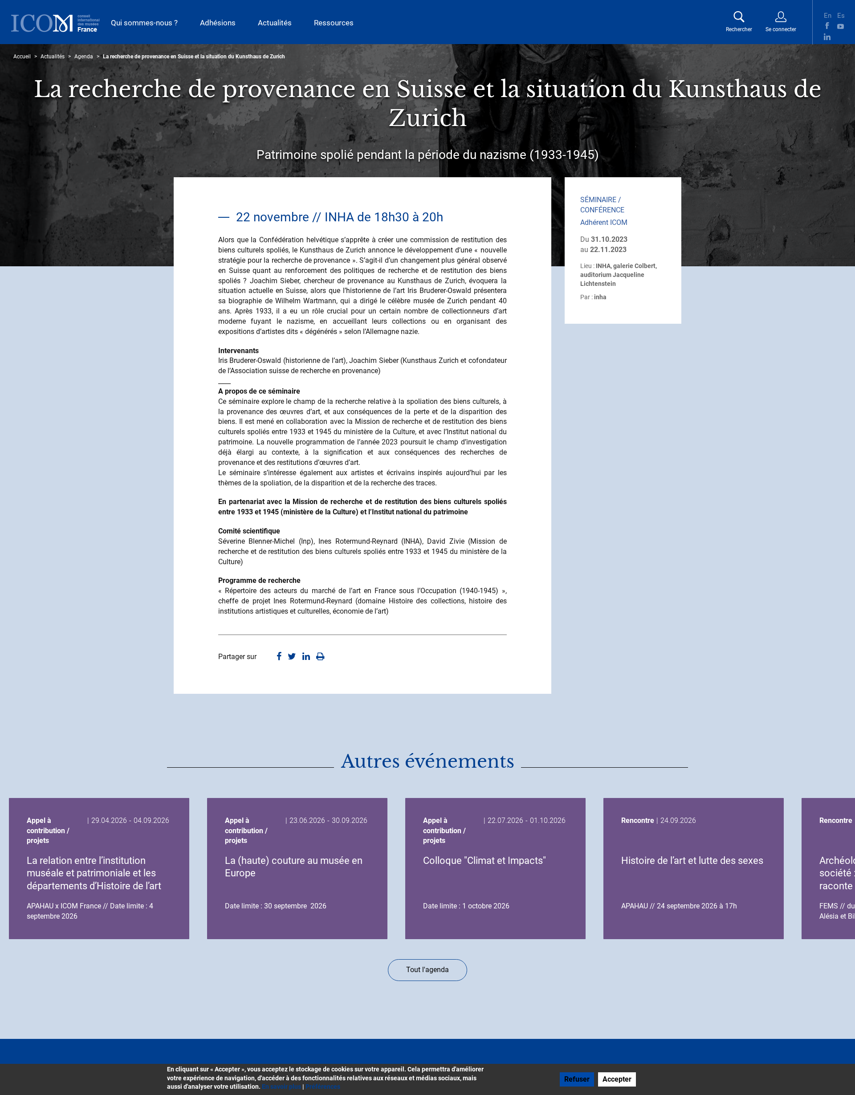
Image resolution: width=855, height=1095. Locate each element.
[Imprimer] (320, 657)
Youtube (840, 25)
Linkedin (827, 36)
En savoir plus (281, 1086)
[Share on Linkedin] (306, 657)
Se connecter (780, 29)
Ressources (334, 22)
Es (840, 15)
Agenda (83, 56)
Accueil (22, 56)
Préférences (322, 1086)
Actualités (275, 22)
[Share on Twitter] (292, 657)
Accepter (617, 1079)
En (827, 15)
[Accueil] (55, 23)
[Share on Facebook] (279, 657)
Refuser (577, 1079)
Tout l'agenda (427, 969)
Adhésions (218, 22)
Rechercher (739, 29)
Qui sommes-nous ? (144, 22)
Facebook (827, 25)
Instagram (840, 36)
